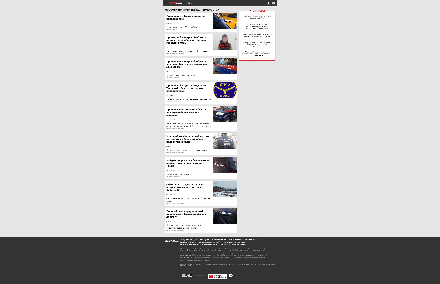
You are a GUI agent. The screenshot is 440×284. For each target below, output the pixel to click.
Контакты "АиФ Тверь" (188, 242)
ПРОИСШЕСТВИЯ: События (175, 54)
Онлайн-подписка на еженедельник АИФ (244, 240)
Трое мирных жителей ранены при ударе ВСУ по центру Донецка (257, 35)
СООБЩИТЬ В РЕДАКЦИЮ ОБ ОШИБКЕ (232, 244)
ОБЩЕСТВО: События (173, 78)
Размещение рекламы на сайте (210, 242)
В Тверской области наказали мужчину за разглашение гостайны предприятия (257, 54)
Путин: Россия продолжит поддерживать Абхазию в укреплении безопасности (257, 26)
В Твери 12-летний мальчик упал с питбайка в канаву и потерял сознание (257, 45)
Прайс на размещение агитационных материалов (198, 244)
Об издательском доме (188, 240)
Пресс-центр (204, 240)
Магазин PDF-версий (219, 240)
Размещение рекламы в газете (235, 242)
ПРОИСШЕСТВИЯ (171, 29)
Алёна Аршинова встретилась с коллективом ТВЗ (257, 17)
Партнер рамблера (200, 275)
